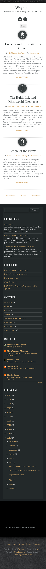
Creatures (8, 322)
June (11, 462)
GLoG (6, 306)
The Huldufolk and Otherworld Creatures (23, 99)
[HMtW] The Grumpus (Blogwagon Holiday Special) (21, 287)
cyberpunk (8, 302)
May (11, 480)
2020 (9, 421)
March (11, 488)
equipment (8, 326)
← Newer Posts (9, 196)
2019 (9, 425)
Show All (39, 382)
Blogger (39, 549)
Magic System (9, 330)
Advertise (36, 544)
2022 (9, 412)
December (13, 441)
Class (6, 310)
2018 (9, 429)
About (15, 544)
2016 (9, 438)
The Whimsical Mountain (17, 351)
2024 (9, 404)
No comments (35, 53)
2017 (9, 433)
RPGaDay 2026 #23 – (15, 346)
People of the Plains (23, 151)
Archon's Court (13, 359)
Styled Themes (19, 552)
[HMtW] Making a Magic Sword (16, 235)
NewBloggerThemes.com (23, 554)
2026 (9, 395)
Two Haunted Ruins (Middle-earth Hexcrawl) (19, 378)
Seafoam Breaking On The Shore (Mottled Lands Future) (22, 354)
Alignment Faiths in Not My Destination (21, 362)
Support (21, 544)
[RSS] (25, 19)
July (11, 458)
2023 (9, 408)
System (7, 314)
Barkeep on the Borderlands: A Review (19, 246)
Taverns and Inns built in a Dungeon (23, 46)
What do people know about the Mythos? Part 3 (22, 369)
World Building (21, 106)
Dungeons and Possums (16, 344)
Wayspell (23, 7)
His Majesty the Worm (17, 53)
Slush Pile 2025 (10, 282)
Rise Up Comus (13, 375)
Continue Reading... (23, 77)
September (13, 450)
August (12, 454)
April (11, 484)
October (12, 445)
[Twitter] (20, 19)
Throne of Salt (13, 366)
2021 (9, 416)
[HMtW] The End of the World (16, 274)
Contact (28, 544)
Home (23, 196)
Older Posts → (37, 196)
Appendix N (8, 224)
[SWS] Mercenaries (11, 278)
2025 (9, 399)
